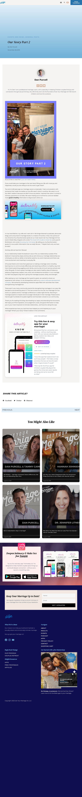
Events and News (16, 37)
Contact (44, 643)
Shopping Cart (47, 646)
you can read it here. (28, 179)
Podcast (44, 636)
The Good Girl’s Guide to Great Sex (41, 240)
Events (44, 633)
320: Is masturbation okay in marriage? (15, 530)
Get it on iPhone (43, 342)
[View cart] (67, 2)
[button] (61, 2)
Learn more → (38, 350)
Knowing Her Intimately (27, 242)
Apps (43, 638)
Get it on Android (43, 346)
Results (44, 631)
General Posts (32, 37)
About (43, 628)
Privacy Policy (47, 641)
